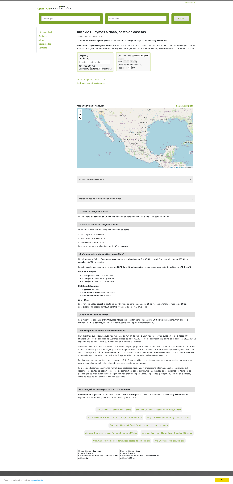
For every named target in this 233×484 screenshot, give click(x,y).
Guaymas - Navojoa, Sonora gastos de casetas (168, 417)
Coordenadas (44, 44)
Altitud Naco (99, 79)
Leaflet (171, 167)
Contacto (42, 48)
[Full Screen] (80, 118)
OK (222, 480)
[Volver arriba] (228, 475)
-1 (131, 62)
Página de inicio (45, 32)
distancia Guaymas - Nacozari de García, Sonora (158, 409)
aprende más (37, 480)
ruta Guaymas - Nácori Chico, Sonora (114, 409)
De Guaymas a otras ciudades (90, 83)
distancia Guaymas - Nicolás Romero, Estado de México (111, 433)
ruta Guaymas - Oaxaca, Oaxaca (169, 441)
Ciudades (42, 36)
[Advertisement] (55, 93)
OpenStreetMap (180, 167)
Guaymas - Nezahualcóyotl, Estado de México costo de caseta (139, 425)
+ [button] (80, 110)
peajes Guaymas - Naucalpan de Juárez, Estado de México (115, 417)
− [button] (80, 114)
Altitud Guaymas (84, 79)
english (193, 2)
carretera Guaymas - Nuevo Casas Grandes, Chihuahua (167, 433)
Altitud (41, 40)
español (188, 2)
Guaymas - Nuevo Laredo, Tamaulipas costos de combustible (121, 441)
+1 (135, 62)
